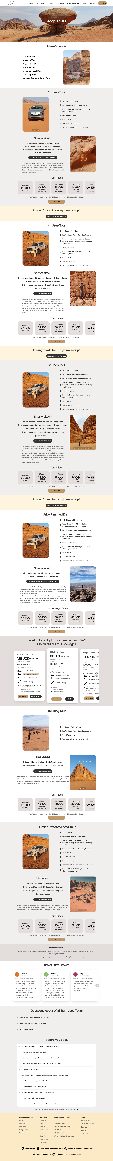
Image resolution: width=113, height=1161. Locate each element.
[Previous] (24, 114)
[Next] (46, 114)
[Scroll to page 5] (39, 130)
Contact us (92, 328)
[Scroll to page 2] (34, 130)
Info (84, 3)
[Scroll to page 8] (85, 304)
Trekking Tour (29, 74)
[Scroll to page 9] (87, 304)
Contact (92, 3)
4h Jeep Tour (29, 60)
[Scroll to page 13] (91, 448)
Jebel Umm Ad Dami (32, 71)
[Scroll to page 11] (90, 304)
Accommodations (73, 3)
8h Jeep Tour (29, 67)
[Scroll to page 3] (35, 130)
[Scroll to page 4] (37, 130)
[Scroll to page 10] (88, 304)
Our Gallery (61, 3)
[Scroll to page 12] (90, 448)
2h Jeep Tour (29, 56)
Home (31, 3)
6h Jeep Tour (29, 64)
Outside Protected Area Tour (36, 78)
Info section (74, 1109)
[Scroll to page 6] (39, 264)
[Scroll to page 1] (33, 130)
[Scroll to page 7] (84, 304)
